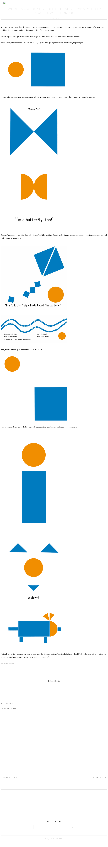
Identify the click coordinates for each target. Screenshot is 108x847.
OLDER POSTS (99, 777)
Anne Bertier (51, 27)
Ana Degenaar (55, 839)
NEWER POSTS (10, 777)
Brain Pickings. (9, 663)
